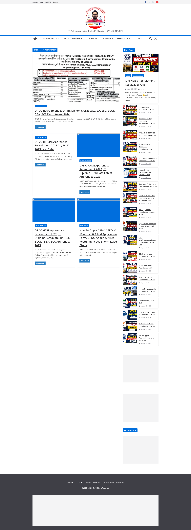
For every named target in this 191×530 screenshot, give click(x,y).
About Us (79, 483)
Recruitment (84, 226)
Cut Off (128, 76)
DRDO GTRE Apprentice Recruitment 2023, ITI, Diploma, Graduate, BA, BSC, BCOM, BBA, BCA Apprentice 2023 (52, 238)
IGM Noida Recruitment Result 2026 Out (140, 82)
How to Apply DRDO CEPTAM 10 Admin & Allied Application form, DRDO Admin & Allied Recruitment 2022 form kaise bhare (98, 238)
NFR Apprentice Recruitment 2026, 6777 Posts (148, 212)
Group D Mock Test (51, 38)
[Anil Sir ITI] (35, 38)
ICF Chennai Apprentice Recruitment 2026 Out (148, 159)
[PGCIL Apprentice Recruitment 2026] (130, 268)
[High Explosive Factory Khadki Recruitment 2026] (130, 227)
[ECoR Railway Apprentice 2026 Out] (130, 110)
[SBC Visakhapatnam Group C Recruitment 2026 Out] (130, 242)
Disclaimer (120, 483)
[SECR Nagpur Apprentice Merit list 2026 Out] (130, 339)
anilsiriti (141, 89)
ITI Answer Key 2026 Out (146, 302)
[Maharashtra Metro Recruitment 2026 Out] (130, 326)
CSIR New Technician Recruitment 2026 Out (147, 313)
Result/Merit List (138, 76)
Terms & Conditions (92, 483)
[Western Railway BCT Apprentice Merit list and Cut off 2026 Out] (130, 199)
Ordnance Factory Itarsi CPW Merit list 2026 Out (148, 185)
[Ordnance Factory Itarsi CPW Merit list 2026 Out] (130, 187)
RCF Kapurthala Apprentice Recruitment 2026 (145, 146)
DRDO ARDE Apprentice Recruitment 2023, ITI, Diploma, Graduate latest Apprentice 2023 (95, 171)
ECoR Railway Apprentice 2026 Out (146, 108)
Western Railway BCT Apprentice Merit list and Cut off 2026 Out (147, 198)
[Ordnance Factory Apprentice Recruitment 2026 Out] (130, 122)
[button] (83, 38)
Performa (107, 38)
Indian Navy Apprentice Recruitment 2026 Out (148, 290)
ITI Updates (92, 38)
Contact (70, 483)
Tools (137, 38)
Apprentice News (124, 38)
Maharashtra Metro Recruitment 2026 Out (147, 325)
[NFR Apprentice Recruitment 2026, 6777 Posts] (130, 213)
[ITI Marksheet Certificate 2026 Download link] (130, 174)
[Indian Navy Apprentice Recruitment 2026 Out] (130, 291)
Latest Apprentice (41, 106)
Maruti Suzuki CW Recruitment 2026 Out (147, 278)
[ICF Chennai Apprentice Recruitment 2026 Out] (130, 161)
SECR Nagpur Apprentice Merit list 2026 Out (146, 338)
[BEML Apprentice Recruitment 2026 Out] (130, 256)
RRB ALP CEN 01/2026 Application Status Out (147, 134)
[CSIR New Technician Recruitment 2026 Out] (130, 315)
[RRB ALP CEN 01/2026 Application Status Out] (130, 135)
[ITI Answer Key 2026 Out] (130, 303)
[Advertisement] (141, 368)
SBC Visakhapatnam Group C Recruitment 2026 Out (147, 241)
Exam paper (77, 38)
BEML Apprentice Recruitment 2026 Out (147, 255)
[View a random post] (156, 38)
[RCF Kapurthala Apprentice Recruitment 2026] (130, 148)
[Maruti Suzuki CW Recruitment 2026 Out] (130, 280)
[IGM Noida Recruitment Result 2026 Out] (141, 63)
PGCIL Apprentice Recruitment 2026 (145, 267)
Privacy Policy (108, 483)
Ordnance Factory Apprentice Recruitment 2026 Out (147, 121)
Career (66, 38)
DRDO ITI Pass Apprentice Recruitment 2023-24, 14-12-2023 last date (53, 145)
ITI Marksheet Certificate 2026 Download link (145, 172)
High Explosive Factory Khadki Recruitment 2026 (147, 226)
